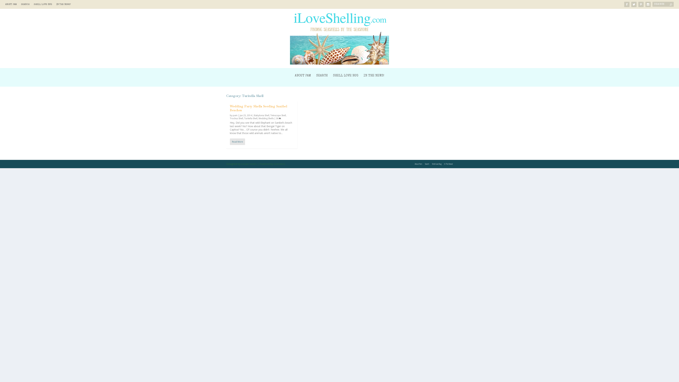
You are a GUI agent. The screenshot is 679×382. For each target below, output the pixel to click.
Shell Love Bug (43, 4)
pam (235, 115)
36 (277, 118)
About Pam (11, 4)
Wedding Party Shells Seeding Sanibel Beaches (258, 108)
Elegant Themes (249, 164)
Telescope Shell (278, 115)
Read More (237, 141)
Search (25, 4)
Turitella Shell (250, 118)
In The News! (63, 4)
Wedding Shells (266, 118)
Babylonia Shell (261, 115)
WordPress (279, 164)
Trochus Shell (236, 118)
